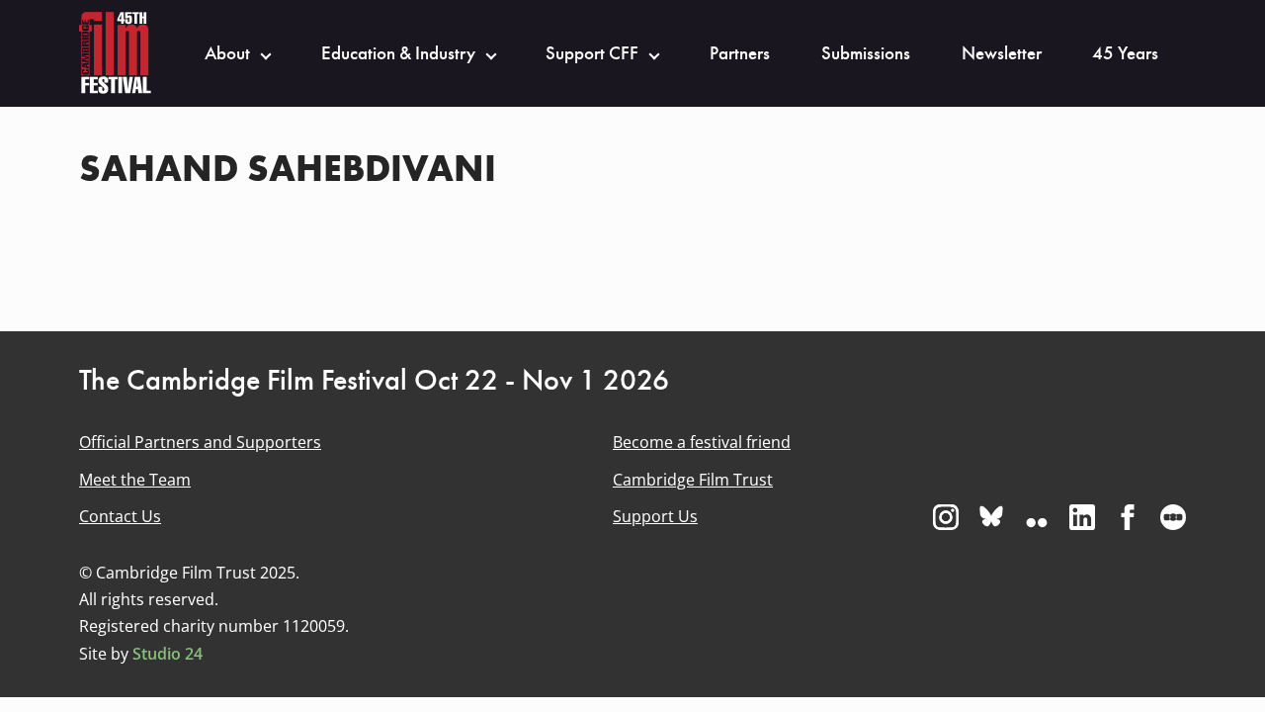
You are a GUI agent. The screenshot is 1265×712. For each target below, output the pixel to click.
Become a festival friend (702, 442)
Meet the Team (135, 479)
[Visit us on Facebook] (1127, 517)
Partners (740, 53)
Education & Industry (398, 53)
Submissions (865, 53)
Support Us (655, 516)
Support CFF (592, 53)
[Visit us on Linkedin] (1082, 517)
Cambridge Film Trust (693, 479)
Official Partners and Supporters (200, 442)
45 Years (1125, 53)
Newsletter (1002, 53)
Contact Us (120, 516)
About (227, 53)
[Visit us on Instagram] (946, 517)
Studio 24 (167, 654)
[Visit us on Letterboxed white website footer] (1173, 517)
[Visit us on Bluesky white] (991, 517)
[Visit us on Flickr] (1037, 517)
